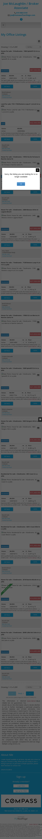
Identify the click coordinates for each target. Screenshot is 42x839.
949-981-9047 (6, 254)
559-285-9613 (6, 413)
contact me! (17, 765)
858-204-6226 (6, 96)
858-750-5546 (6, 360)
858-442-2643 (6, 148)
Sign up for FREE (21, 791)
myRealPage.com (21, 819)
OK (21, 184)
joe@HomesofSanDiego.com (22, 15)
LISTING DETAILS (7, 86)
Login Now (21, 786)
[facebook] (21, 19)
